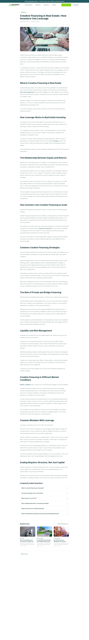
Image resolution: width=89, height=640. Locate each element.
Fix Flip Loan (23, 12)
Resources (46, 4)
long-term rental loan (45, 228)
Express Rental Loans (32, 1)
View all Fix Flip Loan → (63, 523)
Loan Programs (28, 4)
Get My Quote (66, 4)
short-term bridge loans (27, 92)
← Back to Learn (24, 554)
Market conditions (25, 384)
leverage (55, 141)
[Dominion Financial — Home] (14, 5)
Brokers (54, 4)
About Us (38, 4)
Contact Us (76, 4)
